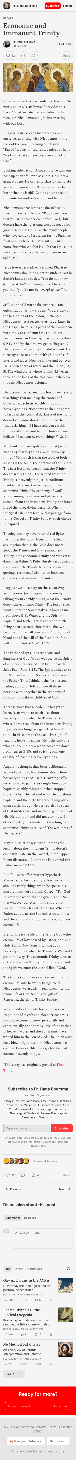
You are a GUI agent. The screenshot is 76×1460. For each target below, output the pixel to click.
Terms (52, 1427)
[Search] (69, 1269)
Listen (67, 44)
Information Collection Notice (45, 1142)
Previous (15, 1189)
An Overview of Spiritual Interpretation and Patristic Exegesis (22, 1352)
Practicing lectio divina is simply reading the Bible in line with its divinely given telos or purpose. (25, 1322)
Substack (18, 1451)
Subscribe (52, 6)
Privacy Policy (38, 1146)
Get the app (58, 1441)
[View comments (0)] (23, 55)
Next (62, 1189)
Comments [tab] (13, 1218)
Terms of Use (57, 1137)
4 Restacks (50, 1161)
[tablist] (20, 1218)
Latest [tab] (18, 1269)
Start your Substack (27, 1441)
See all (11, 1374)
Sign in (67, 6)
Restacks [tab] (30, 1218)
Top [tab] (8, 1269)
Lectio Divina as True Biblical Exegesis (21, 1312)
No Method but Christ (21, 1344)
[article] (38, 1290)
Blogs (8, 18)
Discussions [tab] (34, 1269)
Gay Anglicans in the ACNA (26, 1280)
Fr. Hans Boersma (24, 42)
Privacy (41, 1427)
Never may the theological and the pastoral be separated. (27, 1288)
